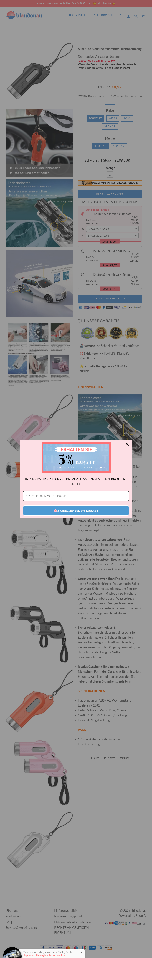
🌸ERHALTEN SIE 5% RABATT (76, 510)
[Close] (127, 444)
